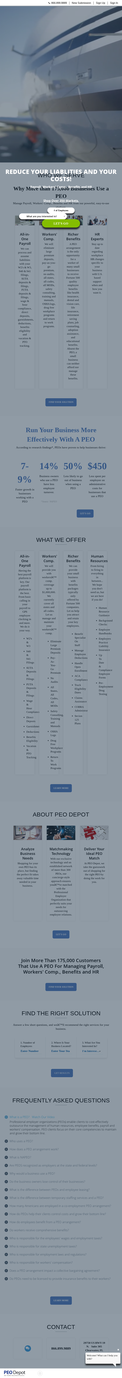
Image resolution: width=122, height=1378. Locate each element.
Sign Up (100, 3)
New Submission (81, 3)
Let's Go (61, 223)
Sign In (114, 3)
